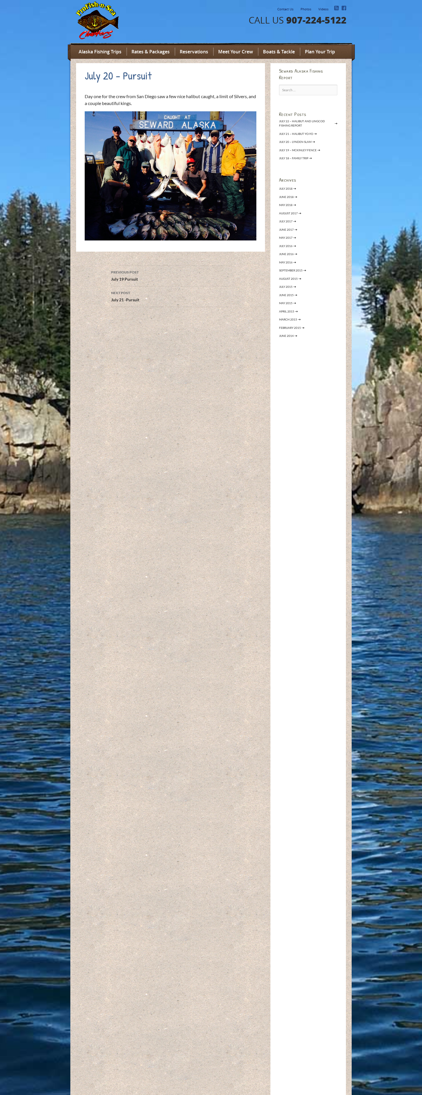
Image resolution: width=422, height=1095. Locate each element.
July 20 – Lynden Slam (295, 141)
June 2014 (286, 335)
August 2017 (288, 213)
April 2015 (286, 311)
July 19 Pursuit (125, 275)
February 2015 (290, 327)
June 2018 (286, 197)
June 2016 (286, 254)
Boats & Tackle (279, 51)
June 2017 (286, 229)
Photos (306, 9)
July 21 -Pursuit (125, 296)
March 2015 (288, 319)
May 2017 (286, 237)
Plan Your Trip (320, 51)
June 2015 (286, 295)
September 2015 (291, 270)
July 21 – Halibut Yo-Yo (296, 133)
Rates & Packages (150, 51)
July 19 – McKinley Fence (298, 150)
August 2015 (288, 278)
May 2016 (286, 262)
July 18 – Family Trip (293, 158)
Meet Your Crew (235, 51)
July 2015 (286, 286)
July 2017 (286, 221)
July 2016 (286, 246)
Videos (323, 9)
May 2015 (286, 303)
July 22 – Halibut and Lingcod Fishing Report (302, 123)
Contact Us (285, 9)
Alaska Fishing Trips (100, 51)
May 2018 (286, 205)
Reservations (194, 51)
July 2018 (286, 188)
